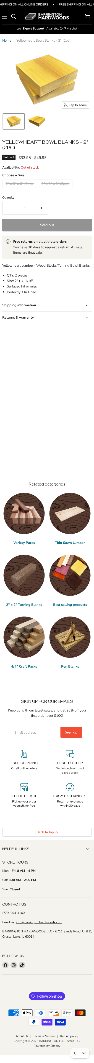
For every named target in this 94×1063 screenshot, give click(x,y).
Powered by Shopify (47, 1046)
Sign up (71, 732)
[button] (13, 121)
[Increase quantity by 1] (41, 208)
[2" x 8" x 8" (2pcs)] (56, 189)
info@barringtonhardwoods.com (39, 922)
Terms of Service (44, 1036)
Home (6, 41)
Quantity (8, 197)
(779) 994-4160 (13, 913)
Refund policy (69, 1036)
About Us (22, 1036)
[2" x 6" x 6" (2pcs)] (20, 189)
